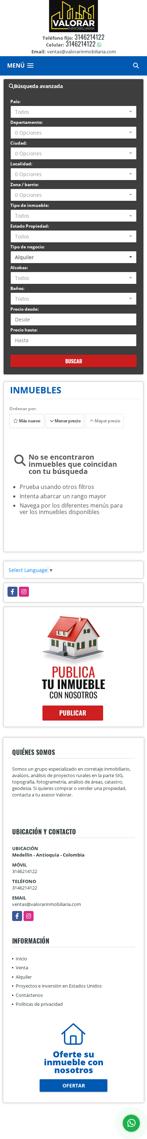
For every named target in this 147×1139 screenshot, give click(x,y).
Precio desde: (24, 309)
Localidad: (21, 164)
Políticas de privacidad (39, 1004)
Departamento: (26, 122)
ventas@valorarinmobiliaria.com (46, 904)
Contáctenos (29, 995)
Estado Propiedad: (29, 226)
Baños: (17, 288)
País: (15, 101)
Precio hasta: (23, 330)
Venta (22, 967)
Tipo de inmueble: (29, 205)
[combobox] (73, 112)
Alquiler (24, 977)
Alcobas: (19, 268)
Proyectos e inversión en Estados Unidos (59, 986)
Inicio (21, 958)
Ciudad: (18, 143)
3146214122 (90, 37)
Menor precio (67, 421)
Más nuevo (29, 421)
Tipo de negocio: (27, 247)
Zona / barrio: (24, 184)
